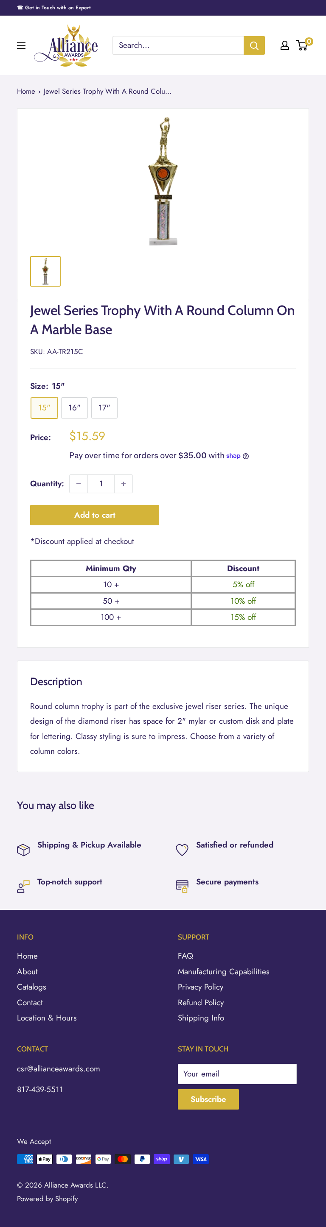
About (27, 971)
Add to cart (94, 515)
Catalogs (31, 987)
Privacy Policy (200, 987)
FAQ (185, 956)
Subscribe (208, 1099)
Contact (30, 1002)
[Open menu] (21, 45)
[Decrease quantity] (78, 484)
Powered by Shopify (47, 1199)
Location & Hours (47, 1017)
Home (26, 91)
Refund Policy (201, 1002)
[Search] (254, 45)
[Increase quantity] (123, 484)
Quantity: (47, 483)
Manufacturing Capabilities (224, 971)
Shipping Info (201, 1017)
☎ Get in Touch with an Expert (54, 7)
